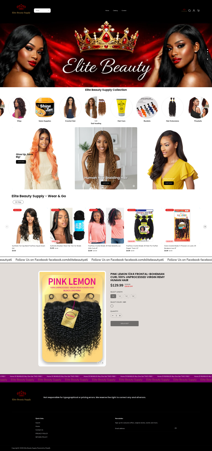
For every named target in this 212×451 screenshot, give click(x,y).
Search (38, 423)
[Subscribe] (175, 428)
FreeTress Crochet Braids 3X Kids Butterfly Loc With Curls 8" (104, 247)
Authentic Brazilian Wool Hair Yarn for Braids (65, 246)
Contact (124, 10)
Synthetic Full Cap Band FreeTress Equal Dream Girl (28, 247)
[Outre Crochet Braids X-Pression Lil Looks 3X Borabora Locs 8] (182, 226)
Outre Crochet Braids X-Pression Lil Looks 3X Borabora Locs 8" (180, 247)
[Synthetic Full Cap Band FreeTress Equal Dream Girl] (30, 226)
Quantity (114, 311)
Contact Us (39, 430)
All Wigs (18, 202)
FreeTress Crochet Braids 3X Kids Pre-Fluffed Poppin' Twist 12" (142, 247)
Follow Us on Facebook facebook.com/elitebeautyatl (59, 260)
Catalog (115, 10)
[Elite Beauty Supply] (21, 10)
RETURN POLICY (41, 437)
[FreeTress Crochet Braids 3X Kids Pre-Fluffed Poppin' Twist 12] (144, 226)
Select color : (118, 302)
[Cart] (198, 11)
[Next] (205, 226)
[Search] (189, 11)
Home (107, 10)
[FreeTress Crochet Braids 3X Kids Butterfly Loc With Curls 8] (106, 226)
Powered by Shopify (43, 448)
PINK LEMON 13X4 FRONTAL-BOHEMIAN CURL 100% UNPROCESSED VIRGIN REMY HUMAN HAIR (137, 277)
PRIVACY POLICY (42, 433)
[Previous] (7, 226)
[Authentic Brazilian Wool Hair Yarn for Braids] (68, 226)
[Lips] (84, 107)
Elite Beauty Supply (30, 448)
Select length (116, 292)
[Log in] (194, 11)
